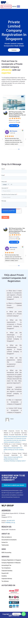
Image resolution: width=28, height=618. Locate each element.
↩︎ (20, 442)
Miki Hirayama (13, 131)
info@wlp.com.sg (10, 522)
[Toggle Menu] (18, 6)
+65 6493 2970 (10, 520)
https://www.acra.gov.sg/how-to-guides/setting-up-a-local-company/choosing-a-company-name (14, 459)
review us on (13, 125)
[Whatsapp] (24, 614)
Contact (14, 50)
